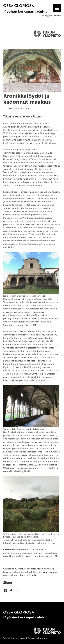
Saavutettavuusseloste (14, 638)
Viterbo (33, 575)
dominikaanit (21, 571)
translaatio (42, 571)
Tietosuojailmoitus (37, 638)
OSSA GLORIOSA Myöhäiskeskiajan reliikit (25, 8)
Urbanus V (23, 575)
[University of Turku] (47, 634)
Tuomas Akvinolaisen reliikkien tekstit (34, 568)
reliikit (32, 571)
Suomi (57, 15)
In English (47, 15)
